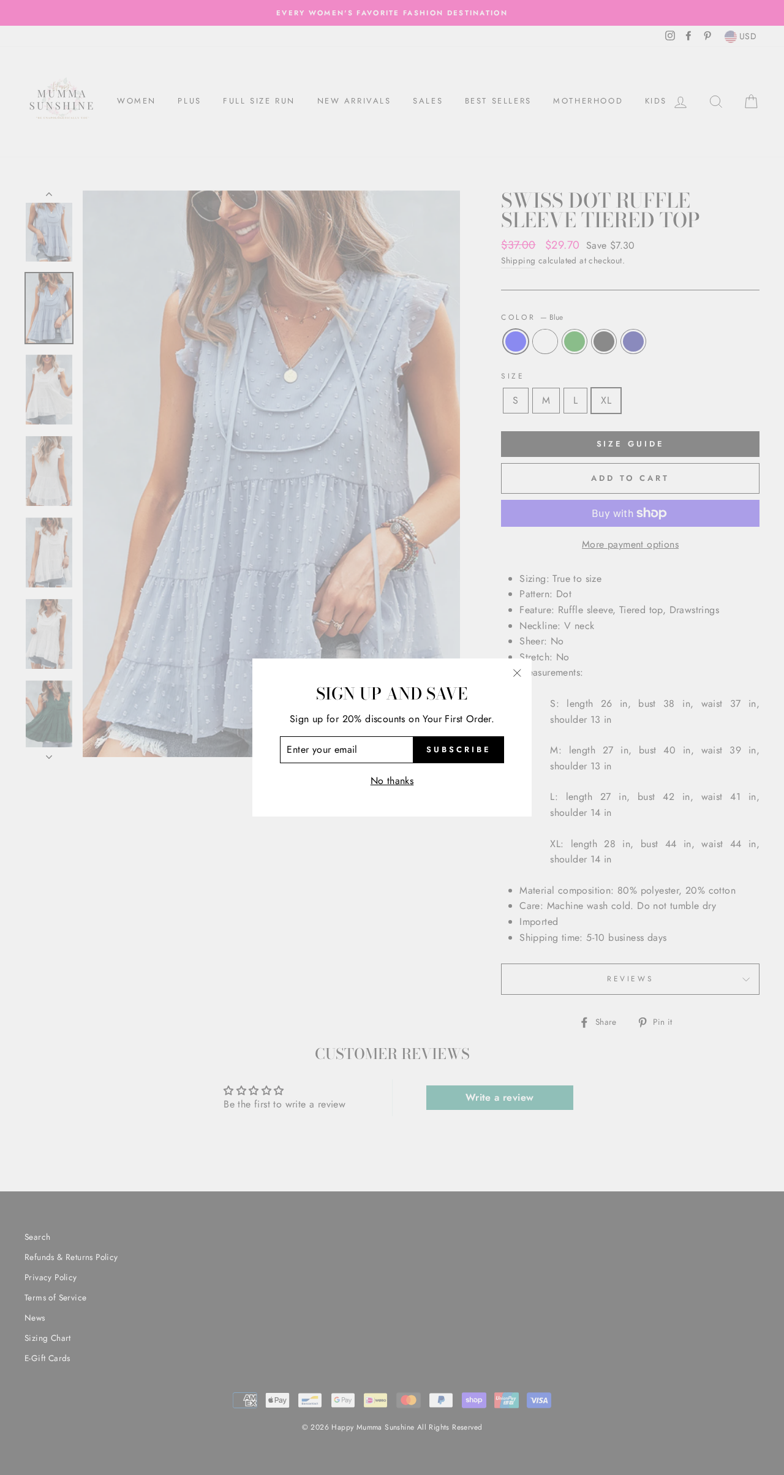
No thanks (392, 781)
